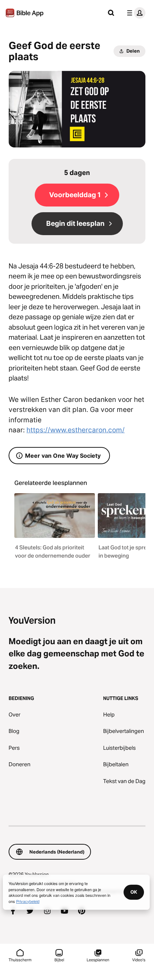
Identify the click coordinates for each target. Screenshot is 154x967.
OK (133, 892)
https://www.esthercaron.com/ (76, 430)
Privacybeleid (27, 901)
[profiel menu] (134, 13)
